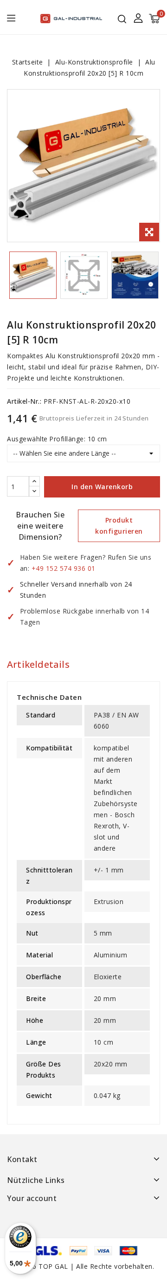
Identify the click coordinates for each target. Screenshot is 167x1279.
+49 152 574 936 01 (64, 568)
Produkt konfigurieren (119, 526)
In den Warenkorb (102, 486)
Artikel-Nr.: (24, 401)
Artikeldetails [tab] (38, 664)
